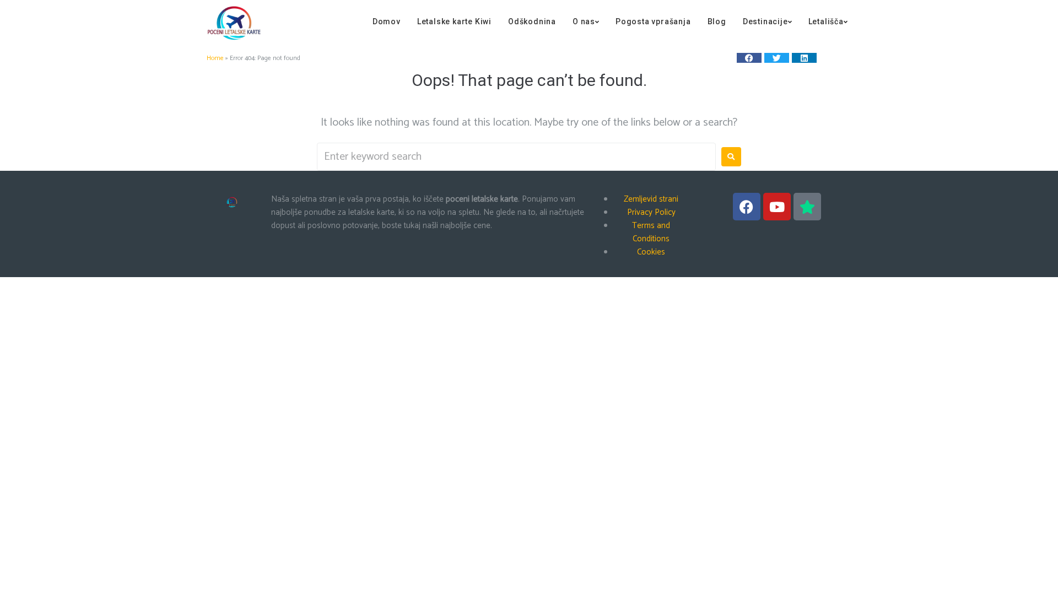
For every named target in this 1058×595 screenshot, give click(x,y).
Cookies (651, 252)
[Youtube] (777, 206)
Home (215, 58)
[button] (749, 58)
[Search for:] (516, 157)
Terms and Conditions (651, 232)
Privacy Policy (651, 212)
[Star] (807, 206)
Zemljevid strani (651, 199)
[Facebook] (746, 206)
